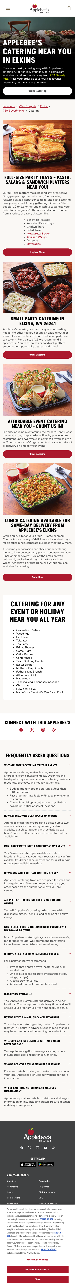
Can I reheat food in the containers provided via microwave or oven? (35, 928)
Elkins (44, 106)
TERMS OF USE (46, 1219)
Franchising (44, 1181)
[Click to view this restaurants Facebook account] (21, 730)
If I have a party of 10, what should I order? (31, 954)
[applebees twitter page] (29, 1147)
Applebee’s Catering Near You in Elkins (37, 52)
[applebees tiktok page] (53, 1147)
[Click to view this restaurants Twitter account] (32, 730)
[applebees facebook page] (21, 1147)
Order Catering (37, 91)
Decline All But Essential (37, 1269)
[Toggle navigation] (8, 8)
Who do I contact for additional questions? (32, 1064)
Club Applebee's (47, 1192)
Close (37, 1279)
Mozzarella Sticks (38, 234)
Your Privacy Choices (37, 1259)
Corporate (44, 1186)
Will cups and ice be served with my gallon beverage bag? (32, 1042)
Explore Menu (37, 252)
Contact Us (12, 1186)
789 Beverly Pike (14, 110)
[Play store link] (46, 1164)
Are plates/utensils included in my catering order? (32, 901)
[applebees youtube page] (45, 1147)
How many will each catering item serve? (31, 873)
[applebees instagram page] (37, 1147)
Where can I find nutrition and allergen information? (30, 1089)
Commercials (13, 1197)
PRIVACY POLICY (49, 1249)
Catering (34, 111)
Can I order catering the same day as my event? (34, 846)
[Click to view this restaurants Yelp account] (54, 730)
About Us (11, 1181)
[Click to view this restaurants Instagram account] (43, 730)
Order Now (37, 577)
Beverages (34, 244)
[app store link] (28, 1164)
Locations (9, 106)
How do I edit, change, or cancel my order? (31, 1017)
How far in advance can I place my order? (30, 816)
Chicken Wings (37, 237)
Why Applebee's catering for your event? (30, 765)
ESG (41, 1197)
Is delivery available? (18, 994)
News (10, 1192)
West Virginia (27, 106)
